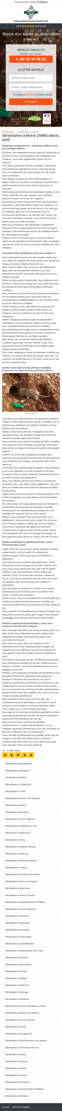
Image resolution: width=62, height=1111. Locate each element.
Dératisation (8, 131)
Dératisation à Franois (16, 867)
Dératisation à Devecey (17, 916)
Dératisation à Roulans (16, 957)
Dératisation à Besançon (17, 770)
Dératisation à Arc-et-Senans (20, 1019)
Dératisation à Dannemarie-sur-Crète (24, 950)
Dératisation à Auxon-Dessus (20, 895)
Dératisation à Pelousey (17, 929)
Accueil (6, 1107)
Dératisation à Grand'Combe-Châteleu (24, 1089)
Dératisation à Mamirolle (17, 832)
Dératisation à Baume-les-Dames (22, 1012)
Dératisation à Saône (15, 777)
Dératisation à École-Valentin (20, 819)
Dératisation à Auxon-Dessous (20, 909)
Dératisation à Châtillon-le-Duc (21, 826)
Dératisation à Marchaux (17, 888)
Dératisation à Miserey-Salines (21, 860)
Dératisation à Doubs (16, 1068)
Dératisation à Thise (15, 791)
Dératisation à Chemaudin (18, 936)
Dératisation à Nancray (16, 853)
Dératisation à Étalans (16, 978)
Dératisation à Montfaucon (18, 763)
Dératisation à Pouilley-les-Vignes (22, 874)
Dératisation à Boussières (18, 964)
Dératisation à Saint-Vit (17, 985)
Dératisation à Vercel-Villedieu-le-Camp (25, 1006)
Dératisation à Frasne (16, 1075)
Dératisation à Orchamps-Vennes (22, 1047)
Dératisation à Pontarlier (17, 1082)
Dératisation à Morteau (17, 1096)
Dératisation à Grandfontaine (19, 943)
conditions (31, 94)
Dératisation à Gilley (15, 1054)
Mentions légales (21, 1107)
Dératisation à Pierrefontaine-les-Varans (25, 1040)
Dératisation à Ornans (16, 971)
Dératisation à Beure (15, 805)
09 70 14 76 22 (32, 59)
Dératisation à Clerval (16, 1061)
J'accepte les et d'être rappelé (32, 94)
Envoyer (31, 101)
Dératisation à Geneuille (17, 923)
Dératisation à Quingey (16, 992)
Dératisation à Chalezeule (18, 784)
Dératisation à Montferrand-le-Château (25, 902)
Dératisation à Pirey (15, 839)
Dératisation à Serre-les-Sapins (21, 881)
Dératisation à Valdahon (17, 999)
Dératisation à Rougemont (18, 1033)
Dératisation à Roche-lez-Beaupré (22, 798)
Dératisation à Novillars (17, 812)
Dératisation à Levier (15, 1026)
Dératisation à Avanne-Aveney (20, 846)
